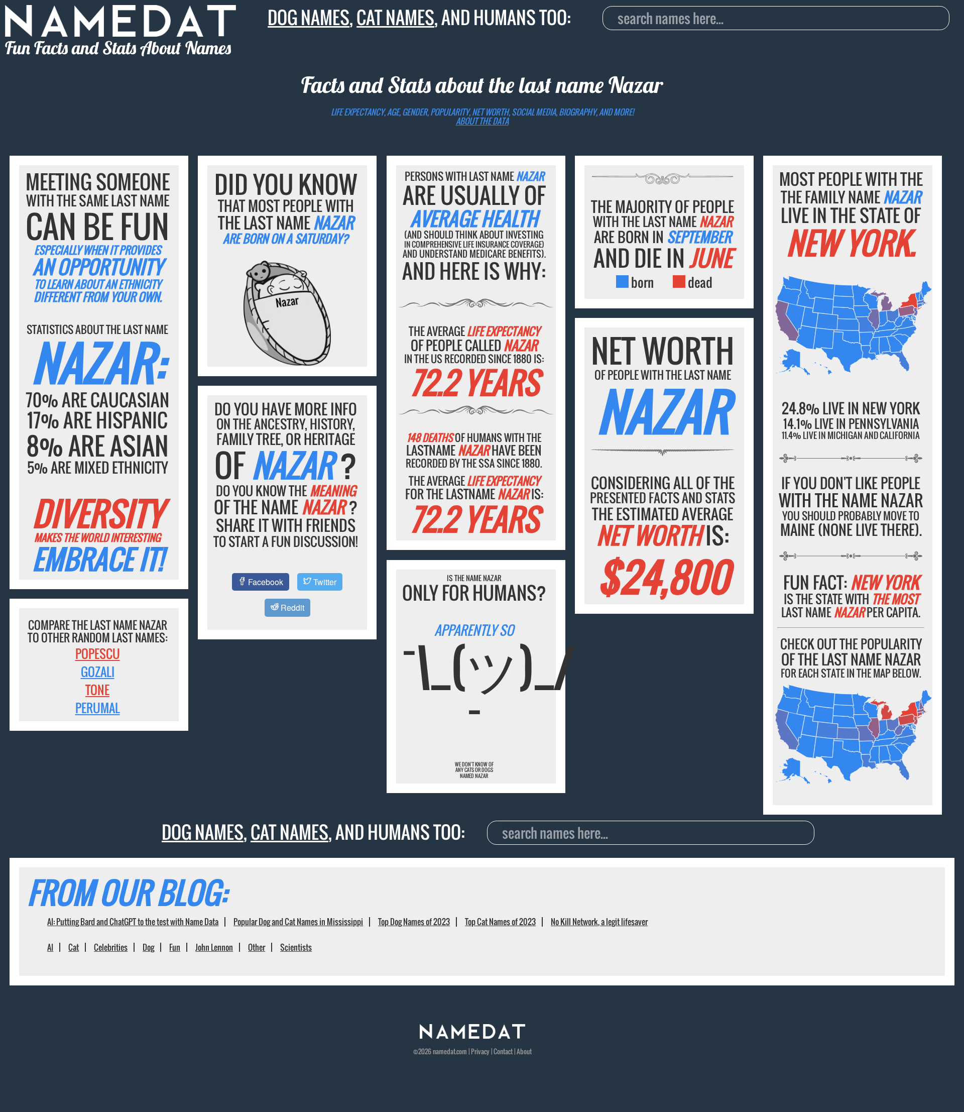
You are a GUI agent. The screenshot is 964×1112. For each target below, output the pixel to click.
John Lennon (214, 947)
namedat (444, 1051)
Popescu (97, 653)
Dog (148, 947)
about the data (482, 121)
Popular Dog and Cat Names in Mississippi (298, 922)
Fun (174, 947)
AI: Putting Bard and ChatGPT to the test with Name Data (132, 922)
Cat (73, 947)
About (524, 1051)
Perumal (97, 708)
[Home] (472, 1036)
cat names (395, 17)
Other (256, 947)
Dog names (308, 17)
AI (50, 947)
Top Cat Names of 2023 (500, 922)
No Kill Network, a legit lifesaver (599, 922)
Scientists (296, 947)
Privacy (480, 1051)
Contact (503, 1051)
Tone (97, 690)
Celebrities (111, 947)
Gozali (97, 671)
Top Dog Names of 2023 (414, 922)
